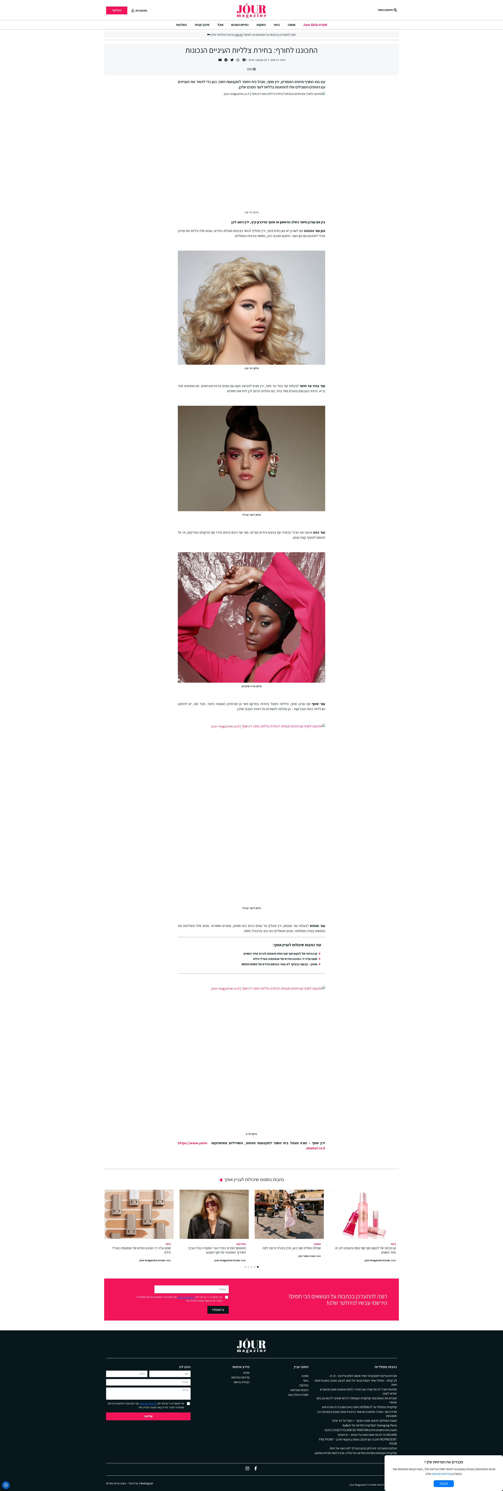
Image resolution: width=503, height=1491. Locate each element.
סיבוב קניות (202, 25)
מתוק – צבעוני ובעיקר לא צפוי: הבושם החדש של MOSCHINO (279, 964)
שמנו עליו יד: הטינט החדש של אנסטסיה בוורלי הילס (285, 959)
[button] (244, 60)
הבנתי (444, 1483)
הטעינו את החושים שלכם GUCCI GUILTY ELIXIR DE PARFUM (361, 1430)
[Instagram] (247, 1468)
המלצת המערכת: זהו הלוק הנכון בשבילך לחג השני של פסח (363, 1448)
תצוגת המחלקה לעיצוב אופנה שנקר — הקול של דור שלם (364, 1421)
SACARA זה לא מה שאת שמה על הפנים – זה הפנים (367, 1435)
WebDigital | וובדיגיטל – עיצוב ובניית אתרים (129, 1483)
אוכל (220, 25)
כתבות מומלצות (299, 1390)
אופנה (291, 25)
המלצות (181, 25)
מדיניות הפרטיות (186, 1297)
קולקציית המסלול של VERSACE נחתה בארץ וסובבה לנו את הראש (359, 1407)
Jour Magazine (357, 1484)
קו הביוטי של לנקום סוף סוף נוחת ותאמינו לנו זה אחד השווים (280, 954)
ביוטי (277, 25)
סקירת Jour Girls (315, 25)
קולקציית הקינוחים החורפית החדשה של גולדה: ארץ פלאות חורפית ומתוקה (356, 1453)
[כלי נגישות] (6, 1485)
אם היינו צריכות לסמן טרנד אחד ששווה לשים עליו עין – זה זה (363, 1376)
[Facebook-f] (255, 1468)
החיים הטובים (240, 25)
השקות (261, 25)
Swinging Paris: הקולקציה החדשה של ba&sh (369, 1425)
